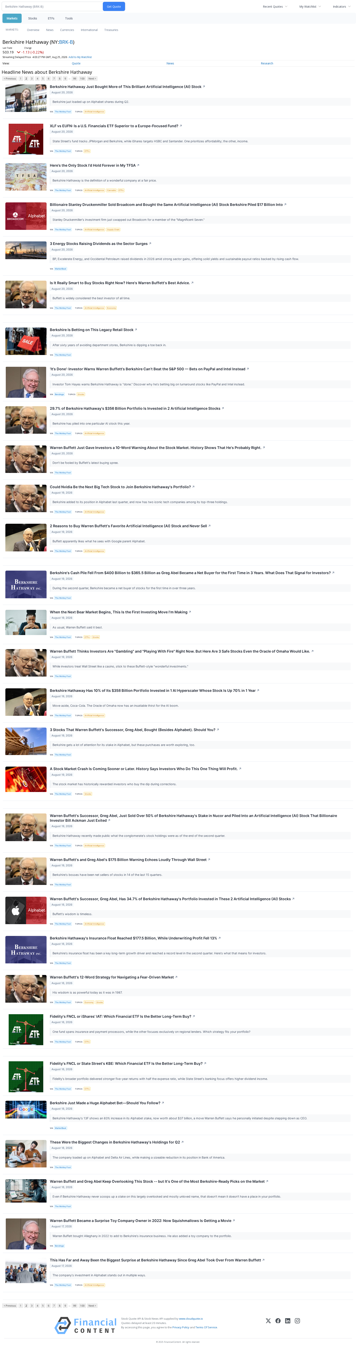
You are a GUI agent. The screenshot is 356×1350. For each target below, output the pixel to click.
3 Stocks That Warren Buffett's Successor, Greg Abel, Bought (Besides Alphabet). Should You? (134, 730)
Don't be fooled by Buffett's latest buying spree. (86, 462)
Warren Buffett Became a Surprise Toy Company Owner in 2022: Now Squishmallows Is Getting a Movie (142, 1220)
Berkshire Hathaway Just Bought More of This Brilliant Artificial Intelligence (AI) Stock (127, 86)
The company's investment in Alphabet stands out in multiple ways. (100, 1275)
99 (74, 78)
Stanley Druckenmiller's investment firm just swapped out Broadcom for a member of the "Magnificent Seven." (129, 219)
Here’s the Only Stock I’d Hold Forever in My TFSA (95, 165)
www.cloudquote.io (191, 1318)
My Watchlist (307, 6)
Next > (92, 78)
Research (267, 63)
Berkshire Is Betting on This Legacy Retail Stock (93, 330)
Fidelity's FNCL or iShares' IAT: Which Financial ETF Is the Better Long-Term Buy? (122, 1016)
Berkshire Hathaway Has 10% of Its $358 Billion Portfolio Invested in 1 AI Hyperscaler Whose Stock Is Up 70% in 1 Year (155, 690)
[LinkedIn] (287, 1326)
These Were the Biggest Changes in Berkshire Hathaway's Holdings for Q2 (117, 1142)
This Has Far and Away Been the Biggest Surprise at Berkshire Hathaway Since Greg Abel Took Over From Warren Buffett (157, 1260)
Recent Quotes (273, 6)
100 (82, 78)
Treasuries (111, 30)
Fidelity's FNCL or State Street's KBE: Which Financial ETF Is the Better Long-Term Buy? (128, 1063)
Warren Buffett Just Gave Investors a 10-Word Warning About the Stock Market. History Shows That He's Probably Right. (157, 447)
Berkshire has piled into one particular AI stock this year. (92, 423)
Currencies (67, 30)
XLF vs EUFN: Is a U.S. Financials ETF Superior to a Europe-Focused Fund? (116, 126)
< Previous (10, 78)
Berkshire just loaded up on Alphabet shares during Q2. (91, 101)
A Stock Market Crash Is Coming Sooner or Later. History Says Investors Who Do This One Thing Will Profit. (146, 769)
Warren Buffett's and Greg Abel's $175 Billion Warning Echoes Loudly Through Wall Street (130, 859)
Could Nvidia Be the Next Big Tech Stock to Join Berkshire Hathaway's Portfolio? (122, 487)
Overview (33, 30)
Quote (76, 63)
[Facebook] (278, 1326)
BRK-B (66, 41)
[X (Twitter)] (268, 1326)
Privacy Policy (180, 1327)
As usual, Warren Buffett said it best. (78, 627)
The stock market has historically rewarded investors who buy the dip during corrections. (115, 784)
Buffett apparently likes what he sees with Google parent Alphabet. (99, 541)
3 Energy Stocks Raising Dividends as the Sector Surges (101, 243)
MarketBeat (60, 269)
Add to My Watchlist (80, 57)
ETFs (51, 18)
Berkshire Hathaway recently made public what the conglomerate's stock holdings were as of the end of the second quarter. (139, 835)
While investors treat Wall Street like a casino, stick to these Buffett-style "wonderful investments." (121, 666)
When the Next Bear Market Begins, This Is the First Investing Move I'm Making (120, 612)
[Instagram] (297, 1326)
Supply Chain (113, 229)
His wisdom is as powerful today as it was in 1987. (88, 992)
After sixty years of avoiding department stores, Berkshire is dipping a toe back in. (110, 345)
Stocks (32, 18)
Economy (111, 308)
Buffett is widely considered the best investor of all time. (92, 298)
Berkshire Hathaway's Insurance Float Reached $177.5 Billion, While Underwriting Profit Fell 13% (135, 938)
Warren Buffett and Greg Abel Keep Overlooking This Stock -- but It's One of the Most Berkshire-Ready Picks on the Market (159, 1181)
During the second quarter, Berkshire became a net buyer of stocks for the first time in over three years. (125, 588)
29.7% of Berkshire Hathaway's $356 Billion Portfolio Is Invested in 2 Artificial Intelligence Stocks (137, 408)
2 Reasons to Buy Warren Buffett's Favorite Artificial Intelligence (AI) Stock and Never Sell (130, 526)
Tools (69, 18)
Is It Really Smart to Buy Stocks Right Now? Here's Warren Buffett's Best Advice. (122, 283)
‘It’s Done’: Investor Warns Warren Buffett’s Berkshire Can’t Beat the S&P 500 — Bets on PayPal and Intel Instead (149, 369)
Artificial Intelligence (94, 111)
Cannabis (111, 190)
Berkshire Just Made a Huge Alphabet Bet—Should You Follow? (107, 1103)
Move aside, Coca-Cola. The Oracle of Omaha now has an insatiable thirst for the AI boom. (116, 705)
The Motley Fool (63, 111)
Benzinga (59, 394)
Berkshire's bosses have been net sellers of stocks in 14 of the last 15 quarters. (108, 874)
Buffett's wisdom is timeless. (73, 914)
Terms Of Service (206, 1327)
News (50, 30)
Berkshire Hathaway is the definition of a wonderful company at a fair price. (105, 180)
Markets (12, 18)
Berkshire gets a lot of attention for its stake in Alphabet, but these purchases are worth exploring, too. (124, 745)
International (89, 30)
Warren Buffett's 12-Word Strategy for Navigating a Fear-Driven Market (114, 977)
